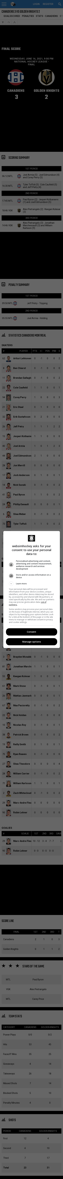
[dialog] (31, 589)
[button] (31, 583)
